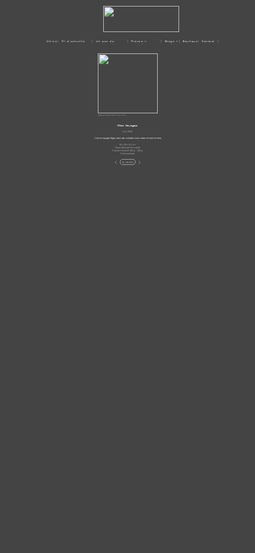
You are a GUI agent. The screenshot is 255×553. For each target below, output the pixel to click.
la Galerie (127, 162)
